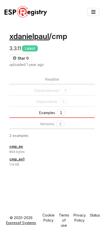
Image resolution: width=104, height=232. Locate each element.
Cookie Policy (48, 217)
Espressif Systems (21, 223)
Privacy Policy (79, 217)
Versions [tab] (50, 124)
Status (95, 215)
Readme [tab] (52, 79)
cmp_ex (16, 146)
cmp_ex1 (16, 159)
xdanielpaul (29, 36)
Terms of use (64, 220)
